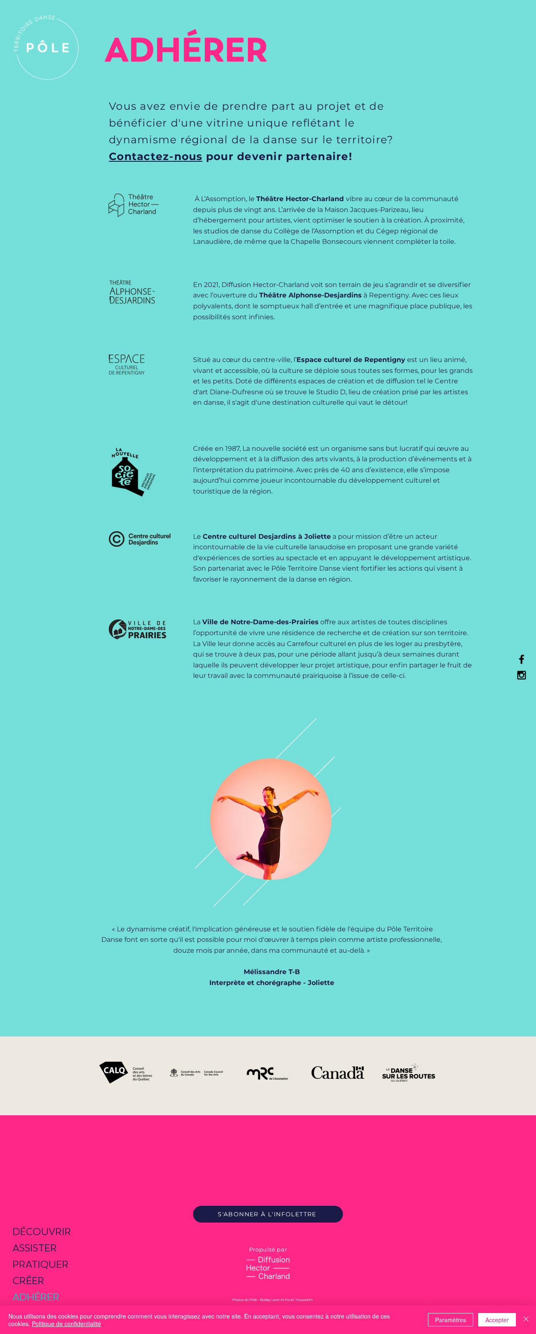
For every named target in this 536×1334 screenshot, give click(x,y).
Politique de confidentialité (66, 1323)
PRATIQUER (41, 1264)
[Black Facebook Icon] (521, 659)
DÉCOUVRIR (42, 1231)
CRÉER (28, 1280)
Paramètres (450, 1320)
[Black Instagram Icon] (521, 675)
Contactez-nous (156, 156)
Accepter (497, 1320)
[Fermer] (526, 1319)
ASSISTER (35, 1247)
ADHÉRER (36, 1296)
